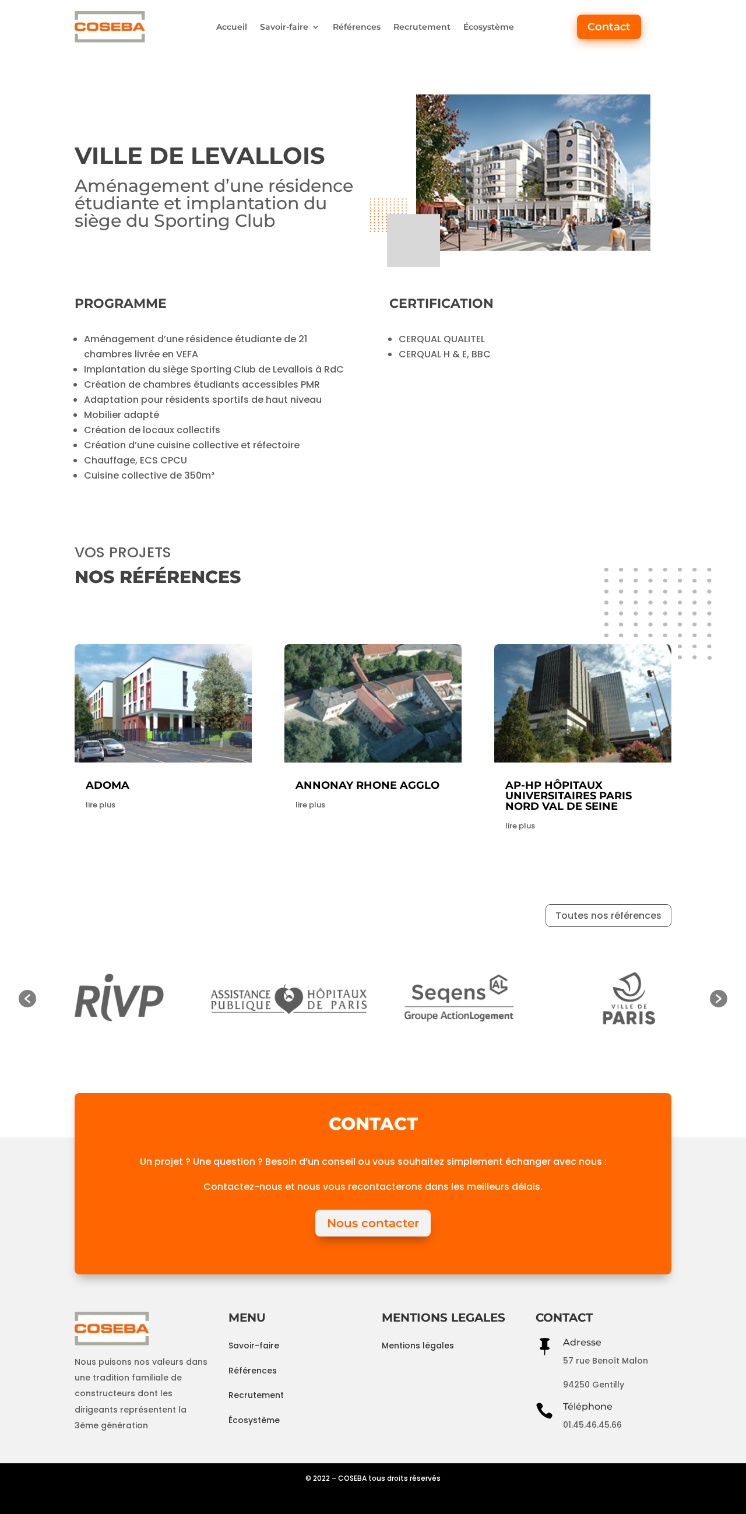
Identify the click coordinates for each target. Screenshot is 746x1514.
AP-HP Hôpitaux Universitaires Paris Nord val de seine (568, 796)
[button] (27, 998)
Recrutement (422, 27)
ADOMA (107, 785)
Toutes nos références (608, 915)
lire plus (100, 804)
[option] (161, 998)
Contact (609, 26)
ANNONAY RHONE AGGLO (367, 785)
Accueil (231, 27)
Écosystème (488, 27)
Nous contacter (373, 1223)
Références (357, 27)
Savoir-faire (284, 27)
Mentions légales (418, 1345)
